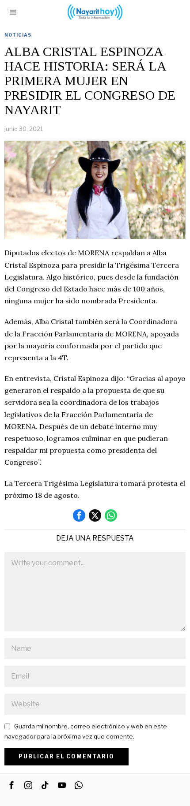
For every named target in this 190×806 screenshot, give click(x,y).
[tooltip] (79, 515)
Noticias (17, 34)
